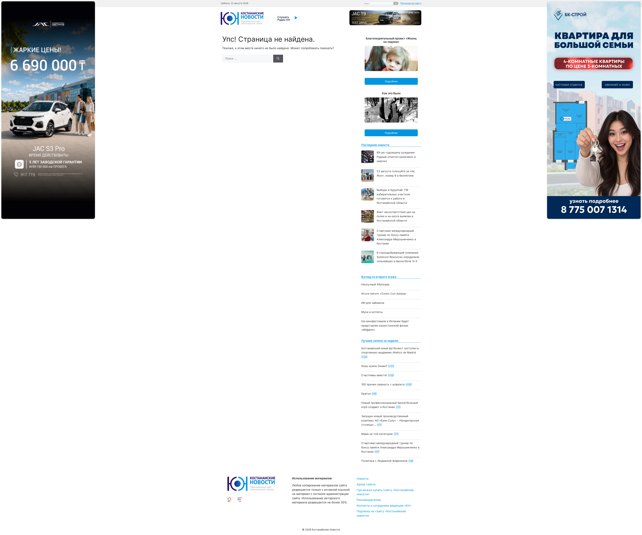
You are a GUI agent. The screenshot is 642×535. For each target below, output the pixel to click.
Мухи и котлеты (372, 312)
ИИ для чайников (372, 302)
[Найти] (395, 3)
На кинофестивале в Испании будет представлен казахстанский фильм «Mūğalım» (385, 325)
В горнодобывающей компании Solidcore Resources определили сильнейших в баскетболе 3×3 (398, 257)
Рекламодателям (369, 500)
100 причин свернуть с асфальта (383, 384)
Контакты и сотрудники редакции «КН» (384, 505)
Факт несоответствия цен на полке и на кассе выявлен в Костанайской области (396, 216)
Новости (362, 478)
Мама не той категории (377, 434)
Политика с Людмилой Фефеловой (384, 460)
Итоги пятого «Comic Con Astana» (384, 293)
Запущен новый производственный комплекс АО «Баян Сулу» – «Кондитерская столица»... (390, 420)
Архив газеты (366, 484)
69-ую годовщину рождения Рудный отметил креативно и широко (396, 157)
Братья (366, 393)
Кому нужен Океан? (374, 366)
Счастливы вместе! (374, 375)
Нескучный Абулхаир (375, 284)
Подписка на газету (410, 3)
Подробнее (391, 81)
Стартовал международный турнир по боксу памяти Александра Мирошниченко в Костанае (390, 447)
